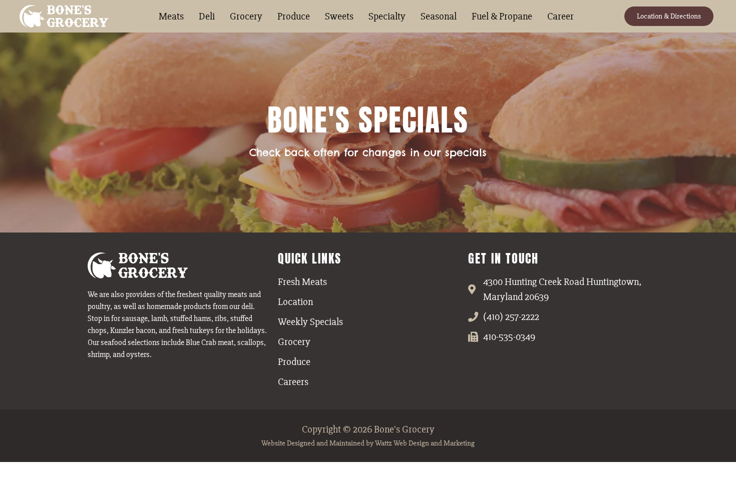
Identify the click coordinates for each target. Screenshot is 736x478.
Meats (171, 16)
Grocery (246, 16)
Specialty (387, 16)
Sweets (339, 16)
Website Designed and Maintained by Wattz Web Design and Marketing (368, 443)
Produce (293, 16)
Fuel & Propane (502, 16)
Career (560, 16)
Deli (207, 16)
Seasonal (439, 16)
